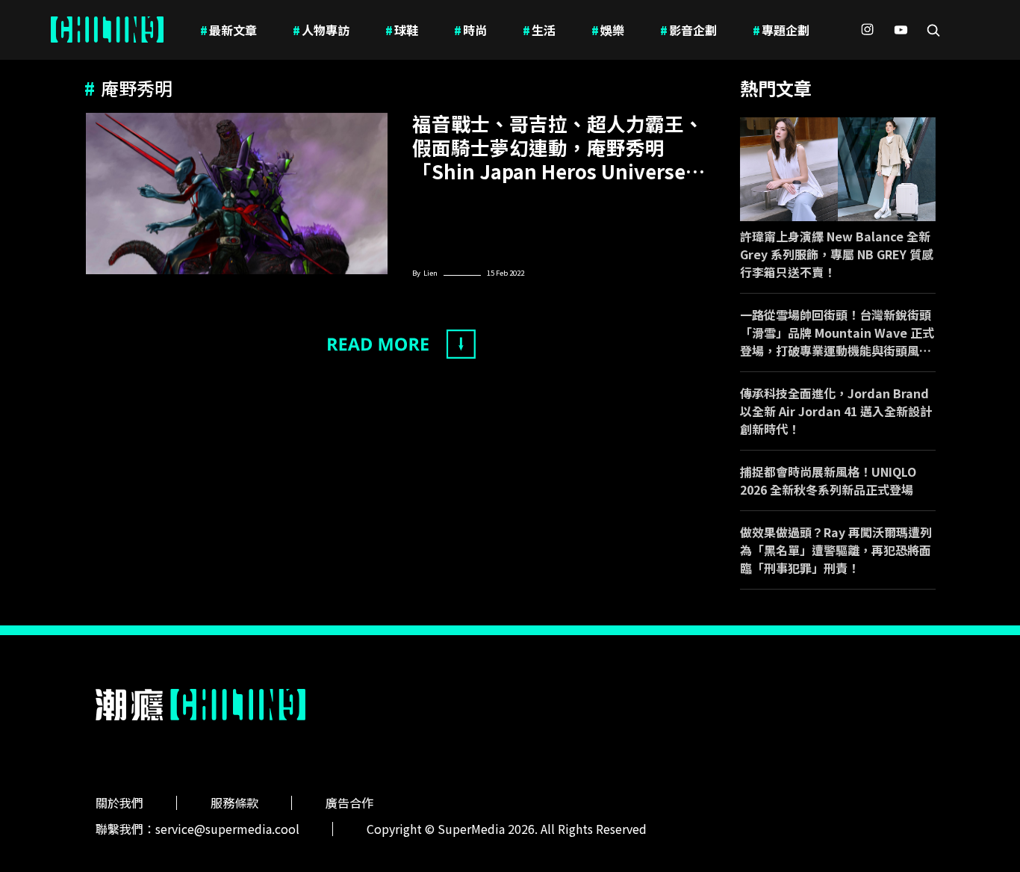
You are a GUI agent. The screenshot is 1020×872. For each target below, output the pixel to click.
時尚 (470, 30)
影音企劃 (688, 30)
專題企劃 (781, 30)
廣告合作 (349, 802)
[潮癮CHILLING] (107, 29)
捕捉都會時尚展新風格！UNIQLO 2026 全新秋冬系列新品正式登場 (828, 480)
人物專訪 (321, 30)
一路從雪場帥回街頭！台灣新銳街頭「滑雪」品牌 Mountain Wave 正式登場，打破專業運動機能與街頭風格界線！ (837, 332)
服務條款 (234, 802)
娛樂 (607, 30)
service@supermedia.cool (227, 829)
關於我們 (119, 802)
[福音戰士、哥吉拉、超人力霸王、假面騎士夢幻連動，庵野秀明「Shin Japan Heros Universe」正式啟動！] (236, 193)
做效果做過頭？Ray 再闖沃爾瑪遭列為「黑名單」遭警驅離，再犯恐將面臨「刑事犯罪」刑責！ (836, 550)
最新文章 (228, 30)
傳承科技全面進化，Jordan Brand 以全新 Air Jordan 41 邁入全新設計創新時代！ (836, 411)
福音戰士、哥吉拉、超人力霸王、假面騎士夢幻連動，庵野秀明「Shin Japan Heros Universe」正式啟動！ (558, 147)
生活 (539, 30)
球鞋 (401, 30)
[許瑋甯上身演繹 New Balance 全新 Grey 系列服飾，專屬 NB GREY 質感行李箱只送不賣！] (838, 169)
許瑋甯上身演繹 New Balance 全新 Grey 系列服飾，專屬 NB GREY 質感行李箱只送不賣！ (836, 254)
